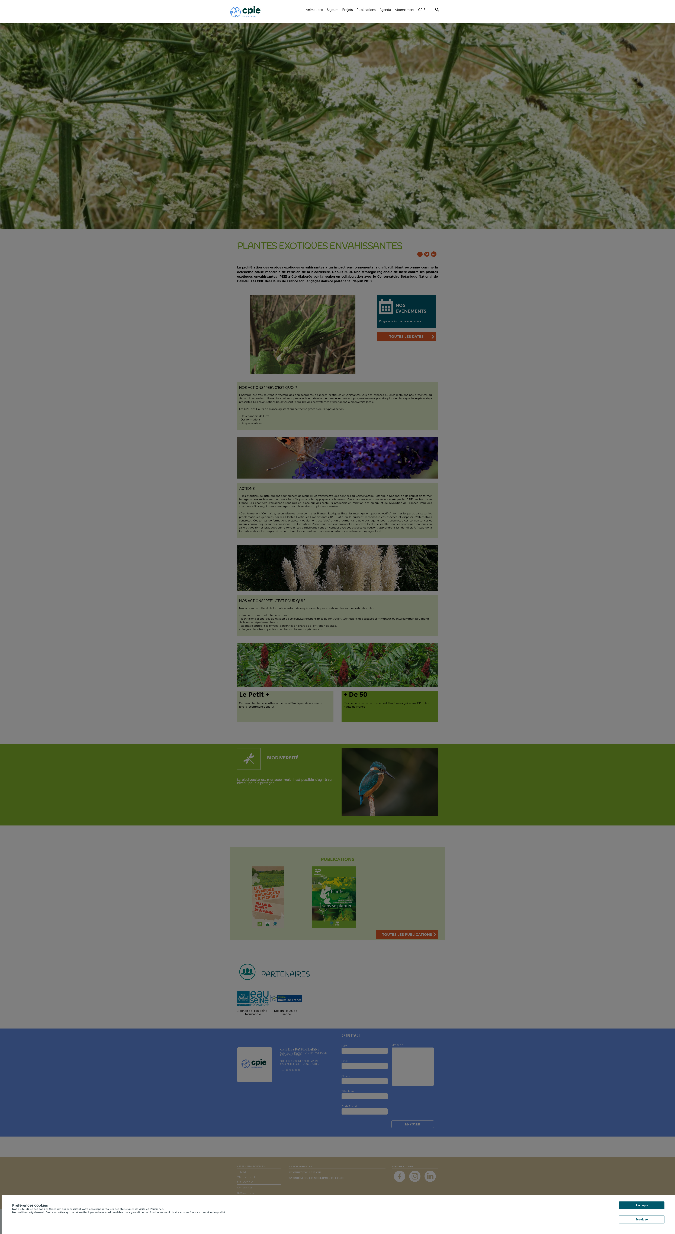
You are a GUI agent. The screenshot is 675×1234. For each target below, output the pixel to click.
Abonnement (404, 9)
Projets (347, 9)
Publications (366, 9)
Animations (314, 9)
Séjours (332, 9)
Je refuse (641, 1219)
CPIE (422, 9)
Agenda (385, 9)
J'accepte (641, 1205)
